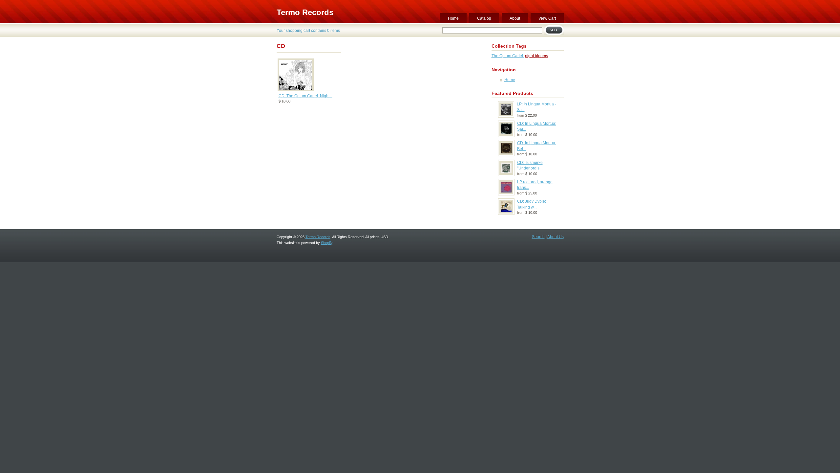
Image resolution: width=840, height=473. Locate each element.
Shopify (326, 243)
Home (453, 18)
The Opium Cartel (507, 56)
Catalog (484, 18)
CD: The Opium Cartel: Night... (305, 96)
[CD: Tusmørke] (506, 174)
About (515, 18)
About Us (555, 237)
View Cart (547, 18)
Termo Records (305, 12)
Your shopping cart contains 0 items (308, 30)
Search (538, 237)
